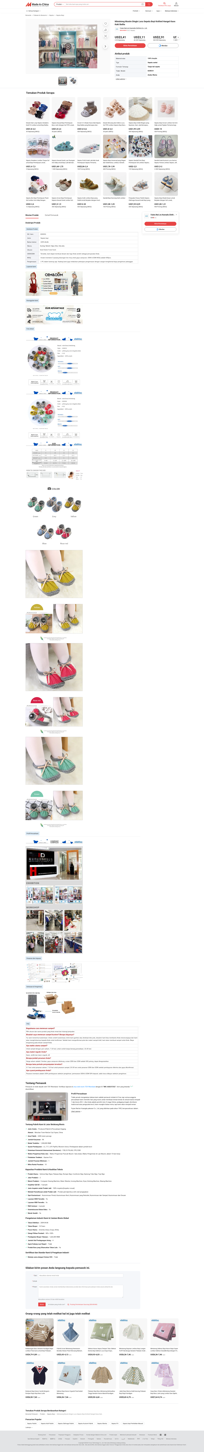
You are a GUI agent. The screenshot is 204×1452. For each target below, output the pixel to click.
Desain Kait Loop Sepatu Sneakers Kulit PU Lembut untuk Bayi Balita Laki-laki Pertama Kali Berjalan (37, 124)
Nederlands (131, 1439)
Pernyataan (52, 1435)
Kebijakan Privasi (78, 1435)
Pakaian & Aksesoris (40, 15)
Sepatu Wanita (102, 1423)
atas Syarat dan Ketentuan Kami (176, 1445)
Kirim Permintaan (130, 46)
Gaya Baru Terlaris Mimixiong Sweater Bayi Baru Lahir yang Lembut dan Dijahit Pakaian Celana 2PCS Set (163, 1393)
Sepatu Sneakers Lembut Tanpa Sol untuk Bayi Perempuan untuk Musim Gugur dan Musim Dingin (37, 161)
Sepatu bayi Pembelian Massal (133, 1423)
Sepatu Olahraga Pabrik (66, 1423)
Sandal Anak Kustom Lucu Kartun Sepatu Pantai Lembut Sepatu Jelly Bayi (165, 161)
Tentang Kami (42, 1435)
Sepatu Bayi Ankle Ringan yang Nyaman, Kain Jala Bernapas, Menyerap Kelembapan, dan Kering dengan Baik (140, 124)
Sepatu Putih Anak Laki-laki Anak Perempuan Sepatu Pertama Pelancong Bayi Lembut (88, 161)
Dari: (35, 1275)
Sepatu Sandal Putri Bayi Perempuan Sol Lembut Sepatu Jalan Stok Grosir (139, 161)
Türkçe (152, 1439)
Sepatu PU (114, 1423)
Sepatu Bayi (60, 15)
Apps (158, 11)
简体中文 (44, 1439)
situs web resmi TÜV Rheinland (84, 1087)
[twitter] (165, 1435)
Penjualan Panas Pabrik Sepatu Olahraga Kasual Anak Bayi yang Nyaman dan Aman (139, 199)
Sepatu (51, 15)
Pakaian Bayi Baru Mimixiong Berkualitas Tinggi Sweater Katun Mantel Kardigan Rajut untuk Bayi (101, 1393)
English (37, 1439)
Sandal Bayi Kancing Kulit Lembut (114, 198)
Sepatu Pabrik (31, 1423)
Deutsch (82, 1439)
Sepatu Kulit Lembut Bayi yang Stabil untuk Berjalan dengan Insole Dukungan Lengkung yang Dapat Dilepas (89, 199)
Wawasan (142, 1435)
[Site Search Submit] (149, 4)
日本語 (60, 1439)
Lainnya (28, 1427)
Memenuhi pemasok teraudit (128, 1435)
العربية (123, 1439)
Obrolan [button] (164, 46)
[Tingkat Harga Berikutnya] (178, 37)
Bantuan (148, 11)
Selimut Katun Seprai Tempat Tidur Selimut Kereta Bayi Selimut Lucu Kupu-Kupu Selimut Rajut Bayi (102, 1350)
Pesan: (35, 1287)
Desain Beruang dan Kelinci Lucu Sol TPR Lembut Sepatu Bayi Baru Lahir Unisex (114, 124)
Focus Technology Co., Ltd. (96, 1443)
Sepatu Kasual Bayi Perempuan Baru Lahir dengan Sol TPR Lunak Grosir (63, 124)
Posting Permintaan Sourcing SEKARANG (82, 1304)
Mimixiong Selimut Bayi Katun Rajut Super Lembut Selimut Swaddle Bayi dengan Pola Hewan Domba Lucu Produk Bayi (164, 1350)
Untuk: (35, 1281)
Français (67, 1439)
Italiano (99, 1439)
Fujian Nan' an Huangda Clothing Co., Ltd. (133, 28)
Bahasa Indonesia (171, 1439)
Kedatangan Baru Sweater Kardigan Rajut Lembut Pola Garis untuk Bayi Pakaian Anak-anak (39, 1350)
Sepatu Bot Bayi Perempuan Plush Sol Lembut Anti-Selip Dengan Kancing (37, 199)
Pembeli (135, 11)
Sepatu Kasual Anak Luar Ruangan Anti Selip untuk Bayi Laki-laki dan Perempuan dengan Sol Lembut (63, 161)
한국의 (117, 1439)
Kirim (42, 1304)
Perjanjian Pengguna (64, 1435)
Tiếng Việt (160, 1439)
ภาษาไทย (145, 1439)
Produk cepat (113, 1435)
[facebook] (161, 1435)
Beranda (28, 15)
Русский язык (108, 1439)
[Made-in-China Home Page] (37, 4)
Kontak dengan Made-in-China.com (96, 1435)
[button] (143, 4)
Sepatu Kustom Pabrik (85, 1423)
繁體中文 (52, 1439)
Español (75, 1439)
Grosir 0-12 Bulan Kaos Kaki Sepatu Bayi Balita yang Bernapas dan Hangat (89, 124)
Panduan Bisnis (152, 1435)
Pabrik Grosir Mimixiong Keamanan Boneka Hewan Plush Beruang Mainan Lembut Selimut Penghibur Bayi (69, 1350)
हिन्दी (138, 1439)
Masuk (176, 6)
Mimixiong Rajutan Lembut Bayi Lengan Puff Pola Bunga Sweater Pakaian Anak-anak (132, 1350)
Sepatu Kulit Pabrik (47, 1423)
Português (91, 1439)
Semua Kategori (33, 11)
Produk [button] (59, 4)
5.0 (153, 218)
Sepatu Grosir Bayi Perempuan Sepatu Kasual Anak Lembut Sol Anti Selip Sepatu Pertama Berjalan (63, 199)
